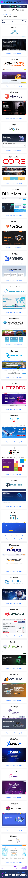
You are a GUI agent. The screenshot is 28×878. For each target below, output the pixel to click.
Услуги (10, 14)
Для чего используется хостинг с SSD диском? (13, 21)
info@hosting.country (22, 872)
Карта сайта (4, 872)
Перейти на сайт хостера (13, 53)
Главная (4, 14)
